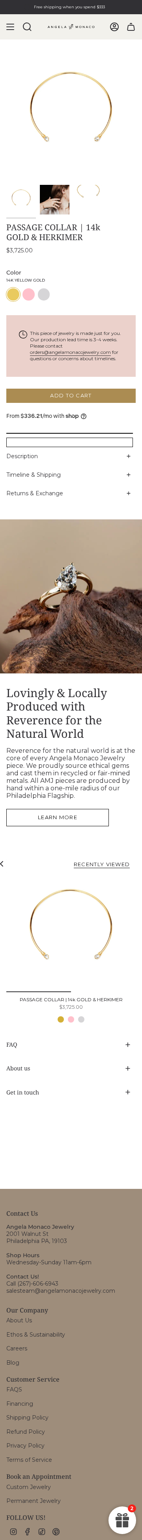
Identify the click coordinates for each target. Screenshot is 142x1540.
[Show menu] (10, 27)
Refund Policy (25, 1431)
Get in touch (22, 1092)
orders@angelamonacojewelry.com (70, 352)
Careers (16, 1348)
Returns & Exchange (34, 493)
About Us (19, 1320)
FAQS (14, 1389)
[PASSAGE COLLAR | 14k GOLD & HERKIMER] (71, 934)
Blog (12, 1362)
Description (22, 456)
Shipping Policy (27, 1417)
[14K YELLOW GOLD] (61, 1019)
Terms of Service (29, 1459)
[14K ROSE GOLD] (71, 1019)
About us (18, 1068)
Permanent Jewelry (33, 1500)
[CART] (131, 27)
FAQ (11, 1044)
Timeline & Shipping (33, 474)
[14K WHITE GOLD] (81, 1019)
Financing (19, 1403)
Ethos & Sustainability (35, 1334)
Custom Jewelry (28, 1487)
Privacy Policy (25, 1445)
